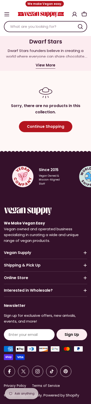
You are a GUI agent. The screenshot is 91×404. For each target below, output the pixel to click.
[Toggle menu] (7, 14)
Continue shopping (45, 126)
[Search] (80, 26)
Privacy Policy (15, 385)
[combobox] (45, 26)
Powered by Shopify (61, 395)
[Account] (74, 14)
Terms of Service (46, 385)
